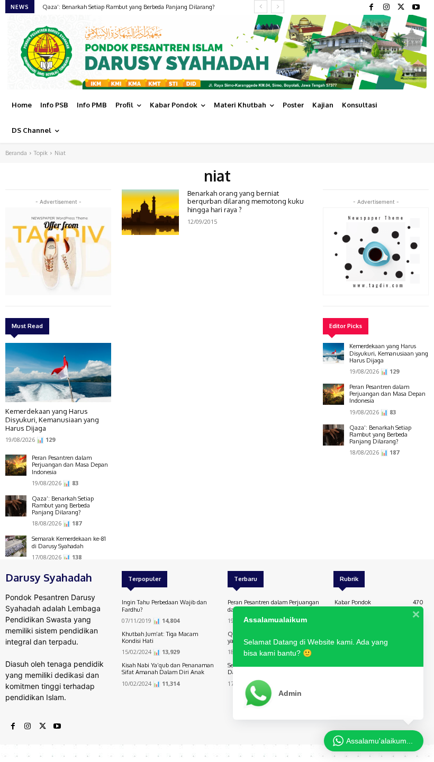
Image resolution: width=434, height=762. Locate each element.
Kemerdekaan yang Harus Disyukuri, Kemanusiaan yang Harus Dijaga (52, 419)
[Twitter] (401, 7)
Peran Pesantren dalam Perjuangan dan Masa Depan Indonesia (70, 464)
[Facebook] (371, 7)
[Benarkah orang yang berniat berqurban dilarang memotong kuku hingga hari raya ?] (150, 212)
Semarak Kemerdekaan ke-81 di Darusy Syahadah (69, 542)
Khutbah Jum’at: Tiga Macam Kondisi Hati (160, 637)
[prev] (260, 6)
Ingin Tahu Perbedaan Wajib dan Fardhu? (164, 605)
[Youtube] (416, 7)
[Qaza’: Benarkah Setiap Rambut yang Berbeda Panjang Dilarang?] (15, 505)
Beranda (16, 153)
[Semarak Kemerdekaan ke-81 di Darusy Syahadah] (15, 546)
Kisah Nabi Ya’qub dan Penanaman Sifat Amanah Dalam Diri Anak (168, 668)
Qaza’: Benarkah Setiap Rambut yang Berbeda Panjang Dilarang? (128, 7)
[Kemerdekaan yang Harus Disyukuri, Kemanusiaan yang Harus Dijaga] (58, 372)
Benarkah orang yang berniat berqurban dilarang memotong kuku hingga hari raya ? (245, 201)
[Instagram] (386, 7)
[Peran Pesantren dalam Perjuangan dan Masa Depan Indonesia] (15, 465)
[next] (277, 6)
